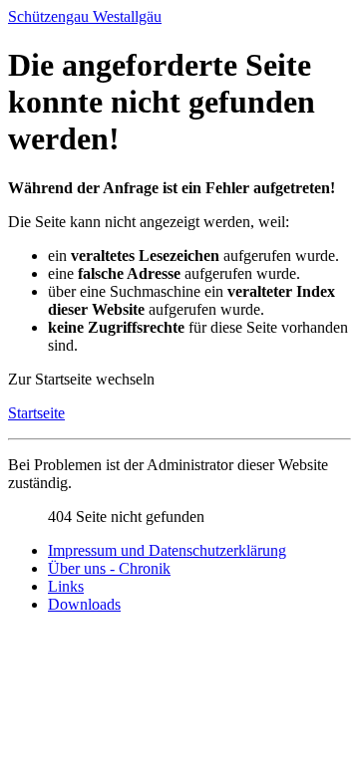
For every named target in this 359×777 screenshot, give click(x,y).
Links (66, 586)
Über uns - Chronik (109, 568)
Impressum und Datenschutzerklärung (167, 550)
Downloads (84, 604)
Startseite (36, 412)
